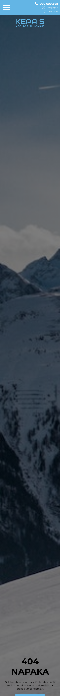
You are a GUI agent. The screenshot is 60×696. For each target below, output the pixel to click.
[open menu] (6, 7)
